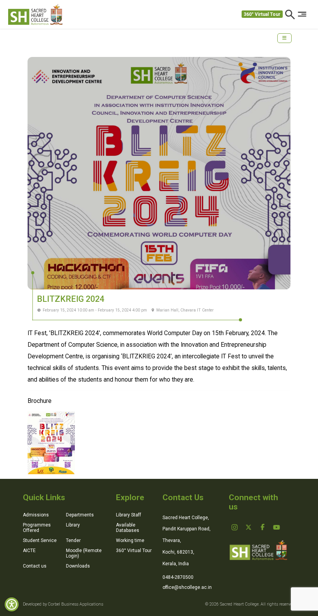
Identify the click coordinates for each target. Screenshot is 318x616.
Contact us (35, 566)
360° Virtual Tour (262, 14)
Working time (130, 540)
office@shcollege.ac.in (187, 587)
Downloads (78, 566)
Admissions (36, 515)
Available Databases (127, 527)
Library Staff (128, 515)
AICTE (29, 550)
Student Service (40, 540)
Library (73, 525)
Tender (73, 540)
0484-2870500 (178, 577)
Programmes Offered (37, 527)
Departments (80, 515)
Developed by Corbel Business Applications (63, 604)
